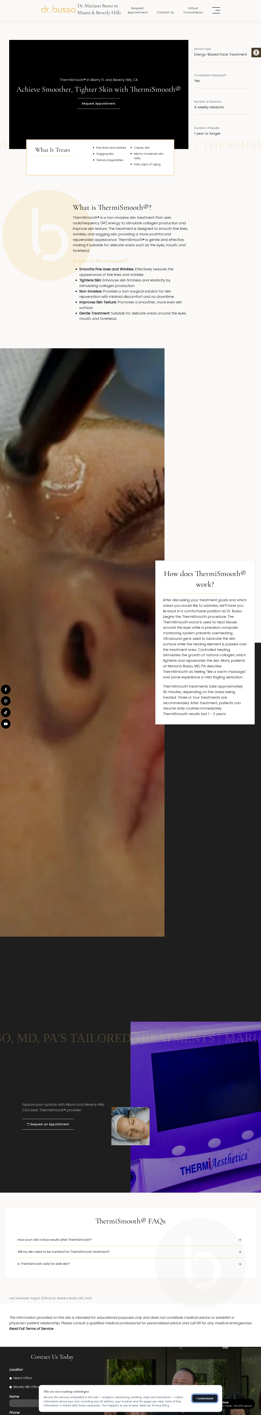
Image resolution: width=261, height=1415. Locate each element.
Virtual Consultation (193, 10)
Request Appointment (138, 10)
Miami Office (23, 1378)
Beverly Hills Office (27, 1387)
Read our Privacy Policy (154, 1405)
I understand (205, 1398)
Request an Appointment (49, 1124)
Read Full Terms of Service (31, 1328)
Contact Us (165, 12)
